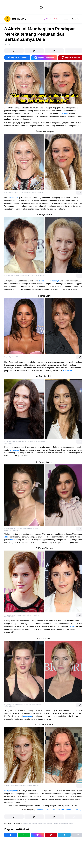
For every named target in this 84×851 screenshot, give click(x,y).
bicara (12, 540)
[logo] (15, 19)
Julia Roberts (63, 113)
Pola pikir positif (10, 791)
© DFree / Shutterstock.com (32, 357)
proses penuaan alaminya (49, 281)
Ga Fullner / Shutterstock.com (48, 809)
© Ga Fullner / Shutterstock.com (13, 192)
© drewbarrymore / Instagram (29, 785)
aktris (6, 537)
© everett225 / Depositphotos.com (14, 275)
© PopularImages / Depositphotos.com (15, 441)
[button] (14, 50)
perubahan (27, 716)
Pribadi (48, 19)
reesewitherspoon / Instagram (72, 809)
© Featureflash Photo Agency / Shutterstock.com (18, 528)
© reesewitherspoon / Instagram (33, 192)
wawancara (14, 198)
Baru (58, 19)
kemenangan (14, 450)
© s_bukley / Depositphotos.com (14, 357)
